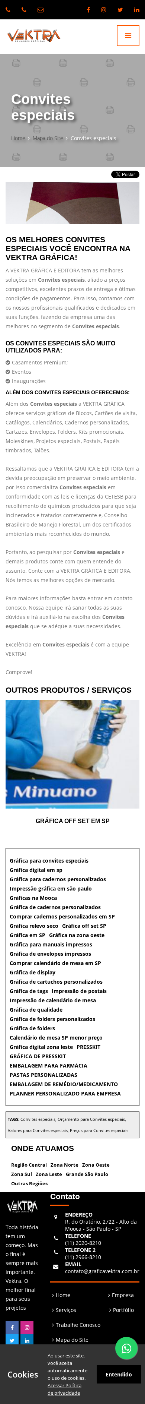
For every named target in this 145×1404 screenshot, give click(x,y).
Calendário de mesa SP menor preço (56, 1037)
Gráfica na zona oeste (76, 935)
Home (18, 138)
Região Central (29, 1164)
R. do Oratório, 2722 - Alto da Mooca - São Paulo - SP (101, 1221)
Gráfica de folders (32, 1028)
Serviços (66, 1309)
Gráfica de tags (29, 990)
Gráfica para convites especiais (49, 860)
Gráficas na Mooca (33, 897)
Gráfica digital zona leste (41, 1046)
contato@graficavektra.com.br (102, 1268)
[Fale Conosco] (126, 1348)
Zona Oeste (96, 1164)
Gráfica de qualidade (36, 1009)
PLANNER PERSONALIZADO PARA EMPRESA (65, 1093)
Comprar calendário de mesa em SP (55, 963)
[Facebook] (88, 9)
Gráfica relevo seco (34, 925)
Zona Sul (21, 1174)
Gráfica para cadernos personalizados (58, 879)
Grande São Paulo (87, 1174)
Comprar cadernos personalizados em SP (62, 916)
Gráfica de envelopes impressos (50, 953)
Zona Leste (49, 1174)
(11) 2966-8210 (83, 1253)
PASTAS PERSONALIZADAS (43, 1074)
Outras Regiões (29, 1183)
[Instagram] (104, 9)
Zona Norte (64, 1164)
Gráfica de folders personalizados (52, 1018)
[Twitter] (120, 9)
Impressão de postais (79, 990)
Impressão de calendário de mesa (53, 1000)
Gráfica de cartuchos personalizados (56, 981)
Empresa (123, 1295)
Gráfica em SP (27, 935)
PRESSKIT (88, 1046)
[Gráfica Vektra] (31, 36)
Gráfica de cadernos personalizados (55, 907)
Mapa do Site (48, 138)
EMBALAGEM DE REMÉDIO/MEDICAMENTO (64, 1084)
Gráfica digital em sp (36, 869)
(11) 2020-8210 (83, 1239)
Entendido (119, 1374)
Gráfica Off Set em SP (73, 821)
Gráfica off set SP (84, 925)
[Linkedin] (137, 9)
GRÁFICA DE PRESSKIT (38, 1056)
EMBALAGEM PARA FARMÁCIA (48, 1065)
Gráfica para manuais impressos (51, 944)
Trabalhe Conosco (78, 1324)
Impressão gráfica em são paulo (51, 888)
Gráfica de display (32, 972)
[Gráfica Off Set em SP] (72, 754)
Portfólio (123, 1309)
